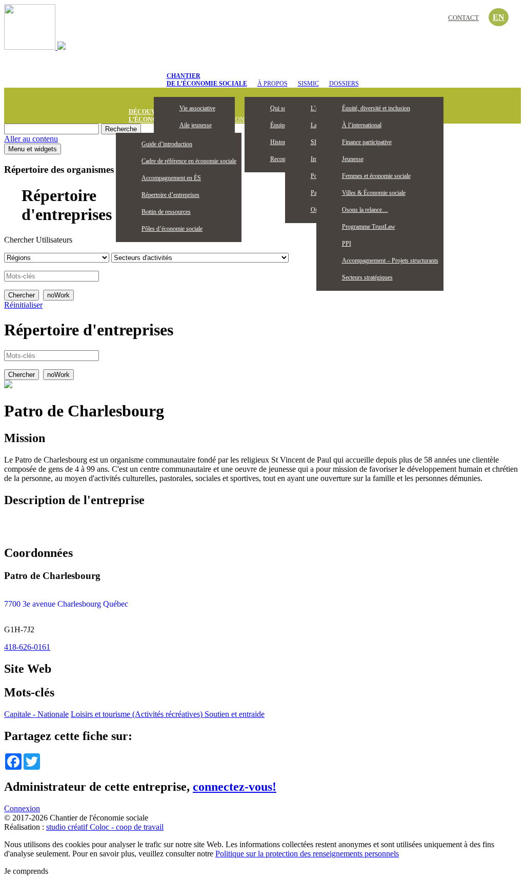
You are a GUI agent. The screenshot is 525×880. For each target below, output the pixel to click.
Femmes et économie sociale (376, 175)
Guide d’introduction (167, 144)
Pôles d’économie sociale (172, 228)
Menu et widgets (32, 149)
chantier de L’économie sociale (207, 79)
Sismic (308, 83)
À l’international (361, 125)
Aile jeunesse (195, 125)
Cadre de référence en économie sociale (189, 161)
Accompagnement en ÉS (171, 178)
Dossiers (344, 83)
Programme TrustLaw (368, 226)
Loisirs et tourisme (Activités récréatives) (138, 714)
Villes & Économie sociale (374, 192)
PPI (346, 243)
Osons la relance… (365, 209)
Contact (463, 18)
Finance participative (367, 142)
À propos (272, 83)
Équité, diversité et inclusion (376, 108)
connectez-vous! (234, 786)
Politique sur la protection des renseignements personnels (307, 853)
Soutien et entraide (235, 714)
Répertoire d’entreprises (170, 194)
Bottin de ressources (166, 211)
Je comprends (26, 871)
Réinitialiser (23, 305)
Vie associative (197, 108)
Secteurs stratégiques (367, 277)
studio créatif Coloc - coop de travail (105, 827)
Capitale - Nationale (36, 714)
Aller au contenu (31, 138)
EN (498, 17)
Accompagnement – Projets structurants (390, 260)
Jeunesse (353, 159)
